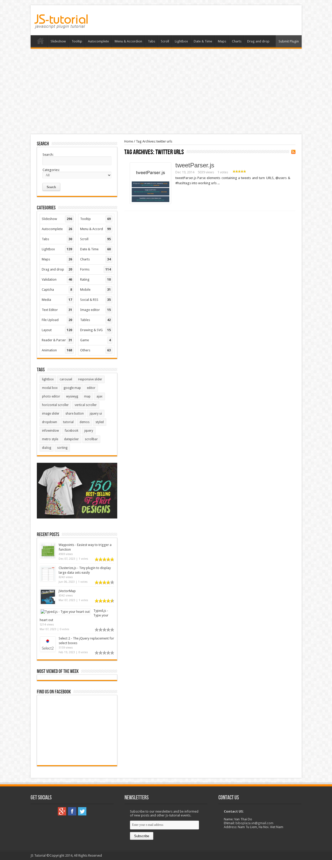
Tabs (151, 41)
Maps (222, 41)
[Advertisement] (166, 91)
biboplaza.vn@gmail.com (254, 823)
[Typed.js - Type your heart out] (65, 612)
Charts (236, 41)
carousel (66, 379)
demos (84, 422)
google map (72, 388)
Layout (57, 330)
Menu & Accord (95, 229)
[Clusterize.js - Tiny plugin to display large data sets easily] (48, 580)
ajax (99, 396)
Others (95, 350)
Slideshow (58, 41)
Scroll (165, 41)
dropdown (49, 422)
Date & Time (203, 41)
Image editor (95, 310)
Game (95, 340)
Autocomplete (98, 41)
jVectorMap (67, 591)
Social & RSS (95, 300)
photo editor (51, 396)
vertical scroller (86, 405)
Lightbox (181, 41)
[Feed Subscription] (293, 152)
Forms (95, 269)
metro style (50, 439)
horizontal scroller (55, 405)
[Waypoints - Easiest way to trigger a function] (48, 557)
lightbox (48, 379)
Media (57, 300)
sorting (62, 448)
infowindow (50, 430)
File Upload (57, 320)
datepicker (71, 439)
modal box (50, 388)
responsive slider (90, 379)
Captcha (57, 290)
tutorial (68, 422)
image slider (50, 413)
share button (74, 413)
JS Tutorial (38, 855)
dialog (46, 448)
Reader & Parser (57, 340)
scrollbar (91, 439)
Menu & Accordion (128, 41)
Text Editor (57, 310)
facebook (71, 430)
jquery (88, 430)
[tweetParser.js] (150, 202)
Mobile (95, 290)
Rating (95, 279)
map (87, 396)
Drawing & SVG (95, 330)
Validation (57, 279)
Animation (57, 350)
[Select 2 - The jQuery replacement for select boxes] (48, 651)
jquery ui (96, 413)
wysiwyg (72, 396)
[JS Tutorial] (61, 25)
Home (40, 42)
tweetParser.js (194, 165)
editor (91, 388)
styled (99, 422)
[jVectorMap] (48, 603)
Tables (95, 320)
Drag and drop (258, 41)
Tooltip (77, 41)
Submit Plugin (289, 41)
